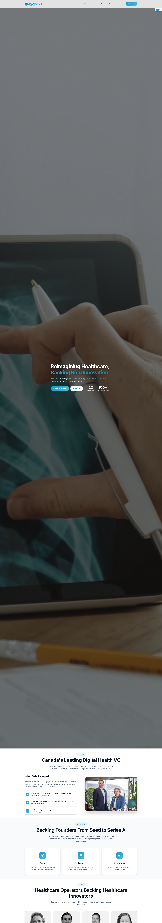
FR (160, 9)
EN (157, 9)
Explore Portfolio (60, 388)
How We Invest (100, 4)
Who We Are (88, 4)
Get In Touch (131, 4)
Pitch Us (77, 388)
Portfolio (119, 4)
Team (110, 4)
